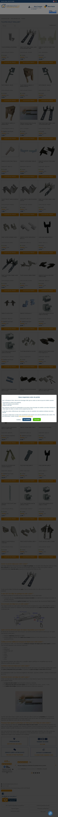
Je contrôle (27, 419)
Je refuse (19, 419)
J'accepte (37, 419)
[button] (50, 813)
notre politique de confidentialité (26, 416)
